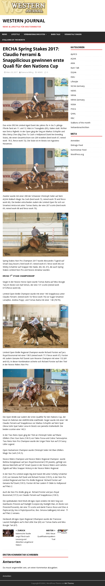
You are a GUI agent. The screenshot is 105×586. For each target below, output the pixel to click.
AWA (73, 63)
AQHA (73, 58)
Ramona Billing (27, 72)
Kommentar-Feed (78, 149)
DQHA (73, 72)
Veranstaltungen (73, 34)
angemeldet (17, 567)
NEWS (4, 34)
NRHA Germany (78, 99)
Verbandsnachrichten (34, 34)
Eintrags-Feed (77, 145)
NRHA (73, 95)
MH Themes (69, 583)
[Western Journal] (23, 13)
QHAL (73, 113)
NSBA (73, 104)
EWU (73, 77)
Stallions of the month (13, 40)
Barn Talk (55, 34)
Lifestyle (15, 34)
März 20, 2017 (12, 72)
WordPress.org (77, 154)
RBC (73, 118)
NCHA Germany (78, 86)
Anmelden (75, 140)
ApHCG (74, 54)
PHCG (73, 109)
